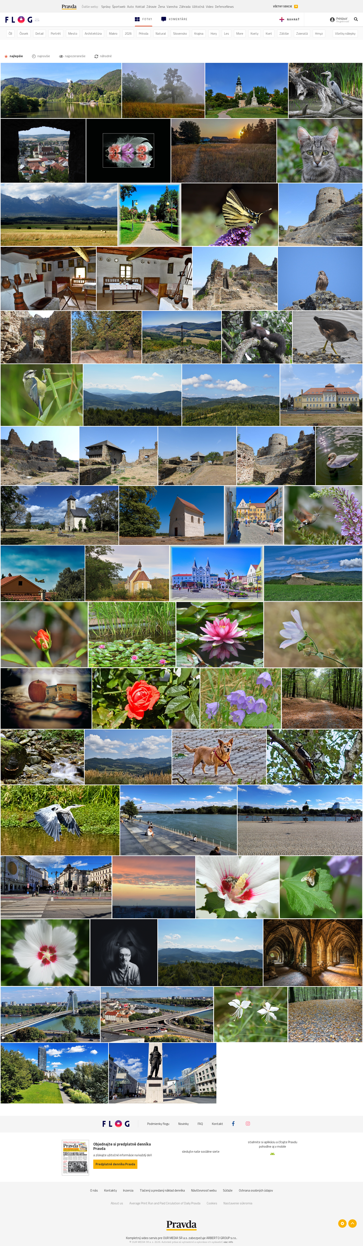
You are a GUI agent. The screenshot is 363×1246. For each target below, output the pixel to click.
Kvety (254, 33)
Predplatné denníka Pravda (115, 1164)
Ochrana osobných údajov (256, 1190)
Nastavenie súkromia (238, 1203)
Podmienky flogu (158, 1123)
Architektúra (93, 33)
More (239, 33)
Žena (161, 6)
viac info (228, 1242)
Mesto (72, 33)
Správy (105, 6)
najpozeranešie (74, 56)
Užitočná (198, 6)
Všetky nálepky (345, 33)
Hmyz (319, 33)
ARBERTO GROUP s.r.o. (221, 1237)
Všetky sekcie (283, 6)
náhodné (105, 56)
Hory (214, 33)
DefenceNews (224, 6)
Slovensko (180, 33)
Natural (161, 33)
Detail (39, 33)
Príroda (143, 33)
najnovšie (43, 56)
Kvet (269, 33)
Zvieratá (302, 33)
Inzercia (128, 1190)
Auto (130, 6)
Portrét (56, 33)
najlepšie (16, 56)
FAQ (200, 1123)
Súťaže (228, 1190)
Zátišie (284, 33)
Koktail (140, 6)
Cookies (212, 1203)
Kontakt (217, 1123)
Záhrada (185, 6)
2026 (128, 33)
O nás (94, 1190)
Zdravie (151, 6)
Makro (113, 33)
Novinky (183, 1123)
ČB (10, 33)
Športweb (118, 6)
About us (117, 1203)
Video (209, 6)
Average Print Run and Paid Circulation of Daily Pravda (164, 1203)
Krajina (198, 33)
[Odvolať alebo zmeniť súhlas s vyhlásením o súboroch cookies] (342, 1223)
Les (226, 33)
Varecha (172, 6)
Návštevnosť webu (204, 1190)
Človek (24, 33)
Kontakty (110, 1190)
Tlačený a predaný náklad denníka (162, 1190)
